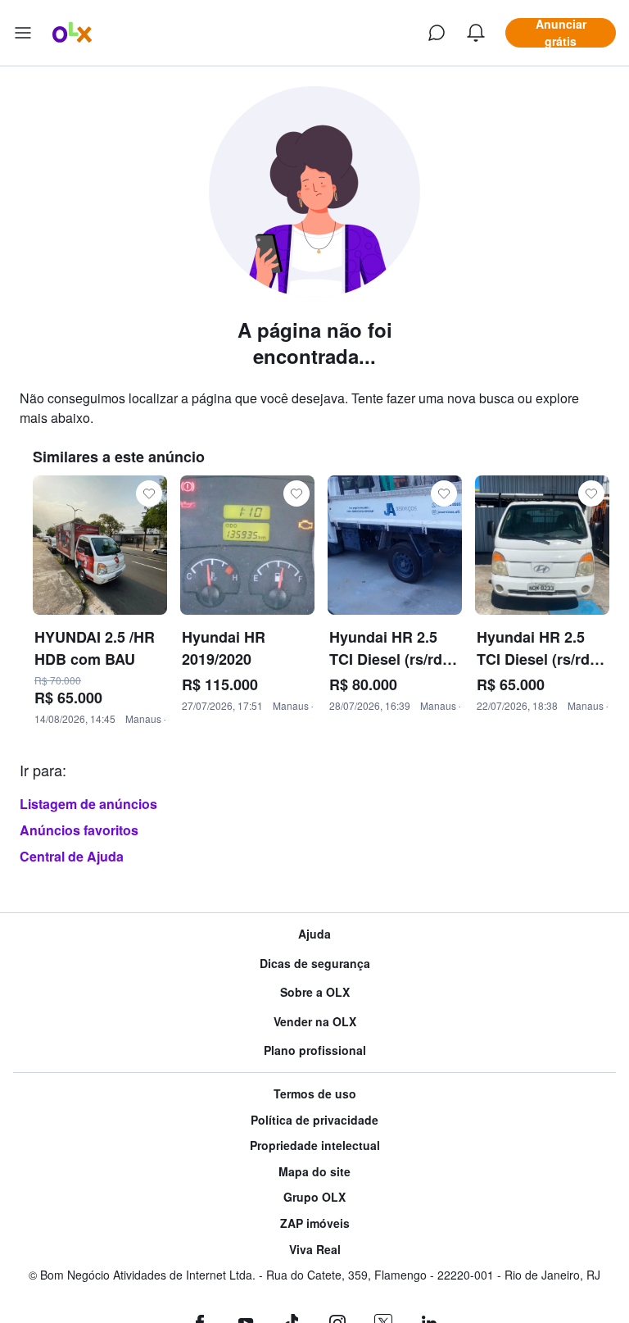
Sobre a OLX (315, 992)
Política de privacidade (314, 1120)
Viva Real (315, 1249)
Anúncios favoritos (79, 830)
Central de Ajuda (72, 856)
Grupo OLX (314, 1197)
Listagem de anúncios (88, 803)
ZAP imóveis (315, 1223)
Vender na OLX (315, 1022)
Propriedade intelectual (315, 1145)
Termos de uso (315, 1094)
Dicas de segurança (315, 963)
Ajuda (314, 934)
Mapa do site (314, 1172)
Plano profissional (315, 1050)
